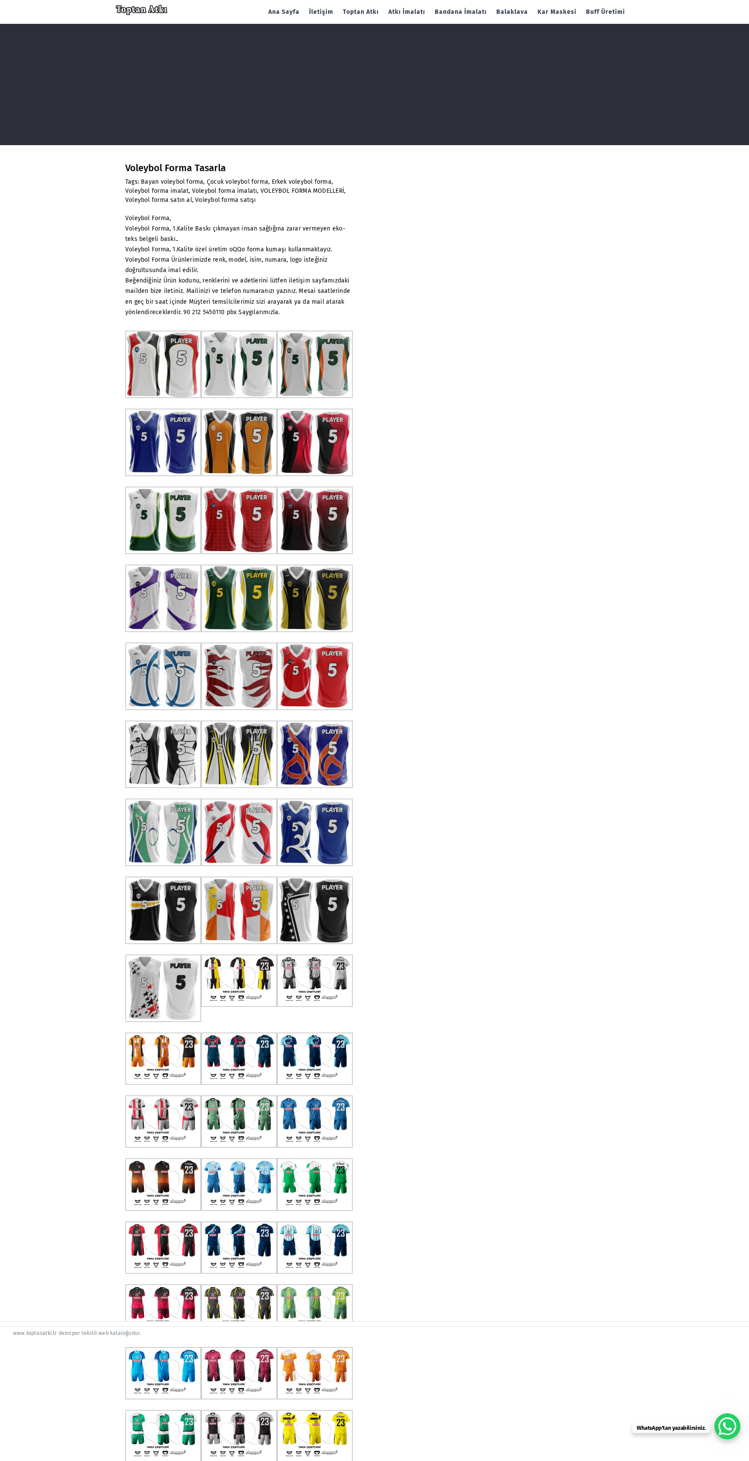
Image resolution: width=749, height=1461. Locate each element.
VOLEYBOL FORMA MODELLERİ (302, 191)
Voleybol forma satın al (158, 200)
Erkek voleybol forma (302, 181)
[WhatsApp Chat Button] (727, 1426)
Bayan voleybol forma (172, 181)
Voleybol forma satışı (225, 200)
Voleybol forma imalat (157, 191)
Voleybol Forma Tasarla (175, 168)
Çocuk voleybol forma (237, 181)
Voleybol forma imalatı (224, 191)
